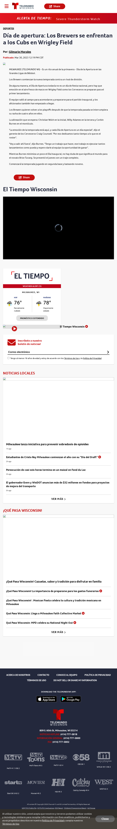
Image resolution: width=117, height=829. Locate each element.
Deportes (8, 28)
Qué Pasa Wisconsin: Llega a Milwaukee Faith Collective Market (44, 613)
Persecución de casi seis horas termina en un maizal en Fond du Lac (46, 470)
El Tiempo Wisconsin (72, 326)
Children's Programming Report (75, 808)
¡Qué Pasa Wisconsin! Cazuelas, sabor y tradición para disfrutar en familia (53, 581)
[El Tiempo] (32, 280)
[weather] (9, 304)
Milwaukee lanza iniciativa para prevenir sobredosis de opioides (47, 444)
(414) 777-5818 (68, 734)
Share (56, 6)
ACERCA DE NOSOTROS (18, 675)
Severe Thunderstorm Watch (78, 19)
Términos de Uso (71, 358)
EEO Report (59, 808)
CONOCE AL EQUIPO (66, 675)
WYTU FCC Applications (45, 808)
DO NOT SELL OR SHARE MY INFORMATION (75, 680)
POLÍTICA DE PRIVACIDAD (98, 675)
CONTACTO (43, 675)
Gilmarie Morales (20, 52)
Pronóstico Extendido (32, 318)
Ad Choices (91, 808)
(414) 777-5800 (72, 738)
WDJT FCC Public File (29, 808)
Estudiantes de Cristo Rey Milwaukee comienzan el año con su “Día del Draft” (52, 457)
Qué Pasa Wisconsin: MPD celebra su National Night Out (39, 623)
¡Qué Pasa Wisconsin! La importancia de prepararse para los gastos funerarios (52, 591)
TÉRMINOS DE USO (36, 680)
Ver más (57, 499)
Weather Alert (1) (32, 286)
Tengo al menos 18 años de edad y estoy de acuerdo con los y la (55, 358)
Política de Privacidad (92, 358)
